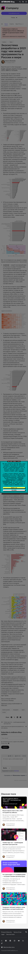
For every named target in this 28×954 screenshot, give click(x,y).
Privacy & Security (6, 932)
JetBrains (13, 950)
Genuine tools (10, 934)
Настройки (14, 490)
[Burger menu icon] (26, 1)
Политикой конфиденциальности (14, 479)
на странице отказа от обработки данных (14, 484)
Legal (2, 934)
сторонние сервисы (7, 482)
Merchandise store (8, 947)
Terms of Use (17, 932)
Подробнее (21, 471)
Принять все (14, 487)
